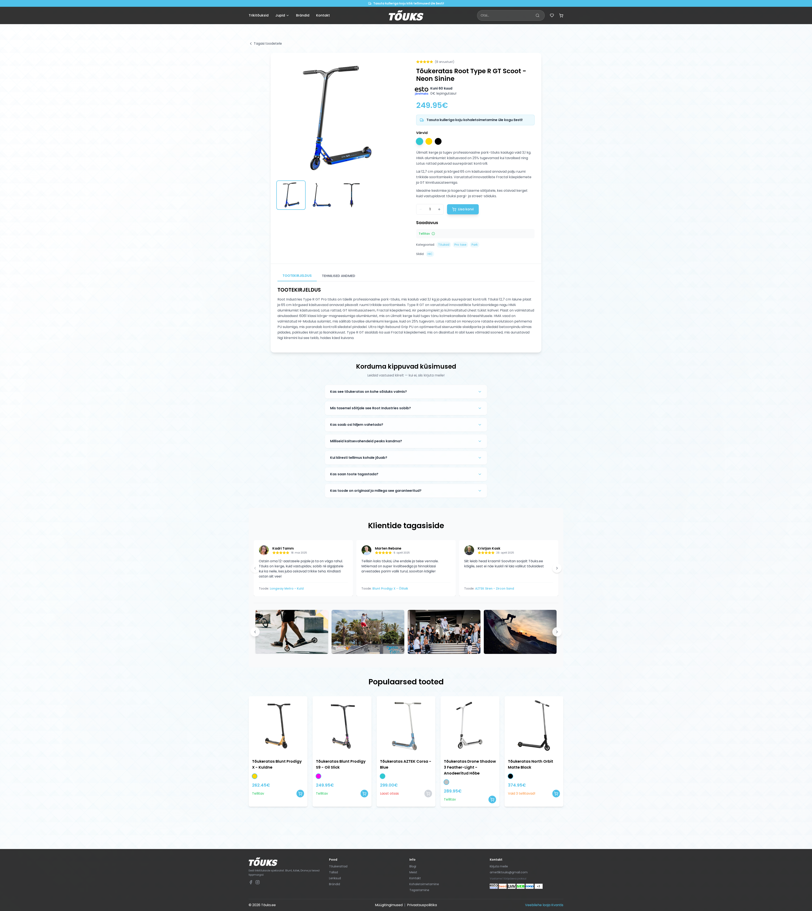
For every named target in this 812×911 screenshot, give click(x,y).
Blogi (412, 866)
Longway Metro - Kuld (287, 588)
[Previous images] (255, 632)
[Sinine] (419, 141)
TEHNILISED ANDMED (338, 275)
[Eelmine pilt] (283, 119)
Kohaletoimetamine (424, 884)
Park (475, 245)
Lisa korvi (466, 209)
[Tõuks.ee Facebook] (251, 882)
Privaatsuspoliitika (422, 905)
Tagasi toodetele (268, 43)
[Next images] (557, 632)
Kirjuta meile (499, 866)
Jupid (280, 15)
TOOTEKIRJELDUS (297, 275)
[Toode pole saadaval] (428, 793)
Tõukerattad (338, 866)
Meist (413, 872)
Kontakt (323, 15)
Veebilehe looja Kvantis (544, 905)
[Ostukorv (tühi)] (561, 15)
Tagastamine (419, 890)
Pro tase (460, 245)
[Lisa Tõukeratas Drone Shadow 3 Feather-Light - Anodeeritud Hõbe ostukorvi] (492, 799)
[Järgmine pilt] (390, 119)
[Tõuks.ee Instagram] (257, 882)
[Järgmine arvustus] (557, 568)
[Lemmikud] (552, 15)
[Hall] (446, 782)
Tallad (333, 872)
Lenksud (335, 878)
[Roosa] (318, 776)
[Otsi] (537, 15)
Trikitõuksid (259, 15)
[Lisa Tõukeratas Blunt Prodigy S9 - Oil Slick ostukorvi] (364, 793)
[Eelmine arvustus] (255, 568)
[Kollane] (428, 141)
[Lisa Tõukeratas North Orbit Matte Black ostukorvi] (556, 793)
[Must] (438, 141)
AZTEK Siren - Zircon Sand (494, 588)
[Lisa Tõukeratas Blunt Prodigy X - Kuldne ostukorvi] (300, 793)
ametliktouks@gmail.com (509, 872)
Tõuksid (443, 245)
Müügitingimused (389, 905)
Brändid (302, 15)
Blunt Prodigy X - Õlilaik (390, 588)
